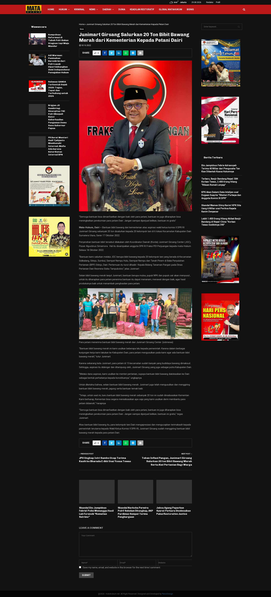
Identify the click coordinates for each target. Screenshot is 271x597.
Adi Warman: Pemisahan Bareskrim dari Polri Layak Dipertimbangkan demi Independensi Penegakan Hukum (59, 64)
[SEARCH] (238, 27)
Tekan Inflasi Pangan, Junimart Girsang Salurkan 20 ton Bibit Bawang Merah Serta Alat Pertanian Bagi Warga (167, 461)
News (92, 9)
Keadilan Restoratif (142, 9)
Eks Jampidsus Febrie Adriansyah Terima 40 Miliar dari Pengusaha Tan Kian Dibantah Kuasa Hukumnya (220, 168)
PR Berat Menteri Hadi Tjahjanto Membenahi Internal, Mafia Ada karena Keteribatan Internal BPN (58, 146)
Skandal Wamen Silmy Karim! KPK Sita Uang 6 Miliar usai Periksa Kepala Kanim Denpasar (221, 208)
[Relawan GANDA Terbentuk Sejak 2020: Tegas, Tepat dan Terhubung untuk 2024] (37, 86)
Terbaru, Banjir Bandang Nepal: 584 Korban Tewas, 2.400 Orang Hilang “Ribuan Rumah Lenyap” (219, 181)
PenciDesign (167, 594)
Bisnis (190, 9)
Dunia (121, 9)
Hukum (63, 9)
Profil (218, 2)
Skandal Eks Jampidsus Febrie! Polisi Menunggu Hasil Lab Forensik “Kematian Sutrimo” (96, 512)
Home (51, 9)
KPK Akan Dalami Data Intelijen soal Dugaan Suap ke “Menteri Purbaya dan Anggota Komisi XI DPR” (221, 195)
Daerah (107, 9)
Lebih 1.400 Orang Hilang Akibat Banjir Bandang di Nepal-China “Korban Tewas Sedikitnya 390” (221, 221)
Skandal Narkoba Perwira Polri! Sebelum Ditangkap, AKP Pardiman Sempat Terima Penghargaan (135, 512)
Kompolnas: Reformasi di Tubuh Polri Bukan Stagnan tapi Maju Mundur (58, 40)
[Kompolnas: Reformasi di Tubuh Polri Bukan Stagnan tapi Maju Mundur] (37, 39)
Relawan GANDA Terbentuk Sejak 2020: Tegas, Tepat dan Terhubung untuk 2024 (58, 88)
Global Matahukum (170, 9)
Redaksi (209, 2)
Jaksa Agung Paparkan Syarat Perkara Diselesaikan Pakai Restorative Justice (173, 510)
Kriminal (79, 9)
